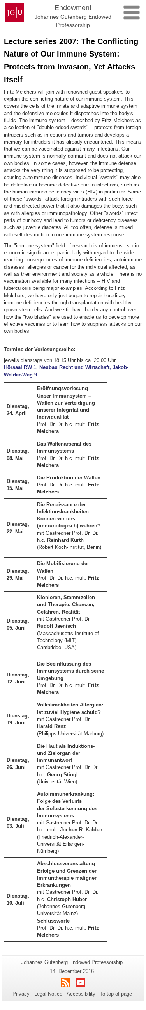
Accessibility (81, 994)
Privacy (21, 994)
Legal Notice (48, 994)
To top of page (116, 994)
